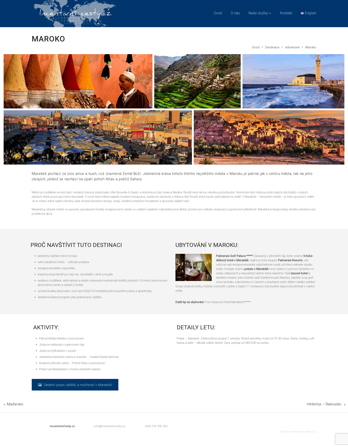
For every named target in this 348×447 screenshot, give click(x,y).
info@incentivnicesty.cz (109, 426)
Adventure (292, 47)
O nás (235, 13)
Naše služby (258, 13)
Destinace (272, 47)
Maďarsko (15, 404)
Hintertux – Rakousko (324, 404)
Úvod (218, 13)
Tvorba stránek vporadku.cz (297, 431)
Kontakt (286, 13)
